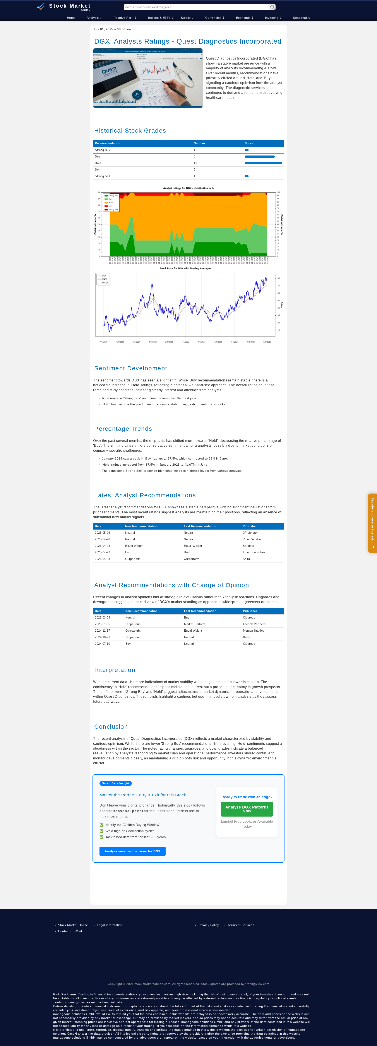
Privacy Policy (209, 925)
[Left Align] (272, 7)
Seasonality (301, 17)
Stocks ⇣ (187, 17)
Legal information (110, 925)
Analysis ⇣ (95, 17)
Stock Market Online (73, 925)
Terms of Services (241, 925)
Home (71, 17)
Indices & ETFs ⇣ (161, 17)
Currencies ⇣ (215, 17)
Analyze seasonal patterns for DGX (132, 851)
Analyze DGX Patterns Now (247, 809)
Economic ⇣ (245, 17)
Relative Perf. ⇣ (125, 17)
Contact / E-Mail (70, 931)
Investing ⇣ (273, 17)
